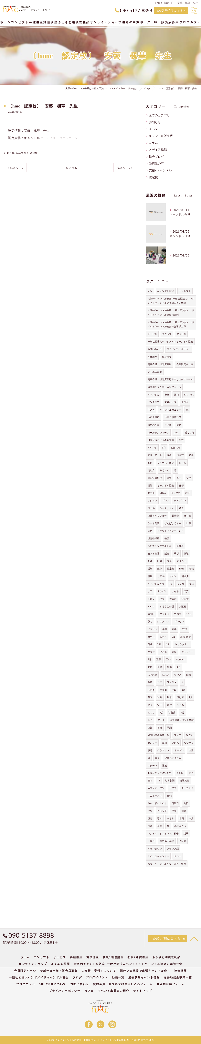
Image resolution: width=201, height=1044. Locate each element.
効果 (150, 462)
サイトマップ (142, 990)
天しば (180, 773)
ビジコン (152, 629)
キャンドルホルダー (170, 409)
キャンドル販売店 (161, 136)
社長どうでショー (157, 515)
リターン (152, 765)
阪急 (150, 818)
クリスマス (163, 621)
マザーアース (155, 455)
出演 (188, 523)
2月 (159, 644)
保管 (181, 485)
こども (180, 705)
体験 (186, 553)
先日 (186, 803)
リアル (160, 576)
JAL (173, 636)
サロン (151, 599)
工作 (168, 659)
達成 (164, 765)
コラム (153, 143)
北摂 (150, 667)
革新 (159, 727)
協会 (169, 455)
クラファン (163, 750)
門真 (186, 591)
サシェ (177, 856)
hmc (181, 568)
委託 (191, 583)
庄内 (150, 780)
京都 (159, 826)
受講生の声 (156, 163)
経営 (150, 727)
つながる (189, 742)
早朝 (174, 810)
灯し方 (182, 462)
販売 (166, 553)
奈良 (157, 757)
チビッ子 (162, 810)
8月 (161, 712)
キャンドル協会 (165, 485)
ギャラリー (188, 652)
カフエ (172, 788)
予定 (150, 621)
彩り (159, 818)
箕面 (164, 742)
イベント (155, 129)
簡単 (191, 455)
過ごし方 (189, 432)
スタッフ (167, 334)
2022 (184, 629)
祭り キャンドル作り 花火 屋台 (167, 863)
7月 (191, 697)
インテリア (154, 402)
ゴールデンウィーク (158, 432)
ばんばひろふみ (172, 523)
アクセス (181, 334)
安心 (179, 477)
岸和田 (163, 689)
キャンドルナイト (157, 803)
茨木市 (151, 689)
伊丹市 (163, 652)
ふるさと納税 (167, 606)
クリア (151, 652)
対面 (159, 697)
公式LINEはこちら (170, 10)
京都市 (180, 545)
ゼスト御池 (154, 553)
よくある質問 (155, 372)
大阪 (150, 291)
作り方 (180, 455)
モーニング (187, 788)
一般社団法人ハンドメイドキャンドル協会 (170, 341)
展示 (169, 697)
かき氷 (170, 818)
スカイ (163, 636)
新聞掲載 (184, 780)
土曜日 (151, 841)
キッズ (177, 674)
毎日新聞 (170, 780)
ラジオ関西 (154, 523)
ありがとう (180, 826)
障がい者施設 (155, 477)
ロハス (165, 674)
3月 (149, 659)
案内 (150, 697)
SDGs (163, 493)
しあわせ (152, 674)
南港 (188, 674)
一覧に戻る (70, 168)
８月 (191, 818)
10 (170, 583)
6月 (183, 689)
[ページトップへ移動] (194, 938)
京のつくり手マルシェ (160, 545)
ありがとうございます (160, 773)
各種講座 (152, 356)
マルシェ (181, 561)
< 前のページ (15, 168)
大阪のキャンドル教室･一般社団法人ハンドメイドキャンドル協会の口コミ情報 (171, 301)
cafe (169, 795)
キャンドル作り (156, 583)
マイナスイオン (165, 462)
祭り (159, 705)
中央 (150, 810)
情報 (191, 568)
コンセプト (185, 291)
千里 (159, 667)
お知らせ (9, 153)
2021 (177, 432)
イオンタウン (155, 848)
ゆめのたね (154, 425)
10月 (150, 720)
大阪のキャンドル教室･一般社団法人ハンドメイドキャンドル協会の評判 (171, 312)
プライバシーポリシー (179, 349)
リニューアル (155, 795)
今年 (164, 629)
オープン (179, 750)
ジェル (151, 508)
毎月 (184, 810)
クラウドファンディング (170, 530)
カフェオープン (156, 788)
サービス (152, 334)
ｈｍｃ (151, 606)
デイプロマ (180, 500)
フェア (177, 735)
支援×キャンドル (160, 170)
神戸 (169, 705)
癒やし (151, 636)
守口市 (185, 599)
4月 (178, 667)
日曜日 (175, 803)
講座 (150, 576)
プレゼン (179, 621)
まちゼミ (162, 591)
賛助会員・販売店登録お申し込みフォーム (170, 379)
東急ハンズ (170, 402)
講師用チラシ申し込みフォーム (164, 387)
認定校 (34, 153)
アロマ (177, 614)
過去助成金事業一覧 (158, 735)
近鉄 (159, 682)
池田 (174, 689)
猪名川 (185, 576)
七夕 (150, 705)
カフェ (187, 515)
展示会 (175, 515)
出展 (159, 561)
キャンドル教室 (165, 291)
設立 (162, 599)
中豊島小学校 (167, 841)
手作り (185, 402)
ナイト (175, 591)
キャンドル (154, 394)
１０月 (180, 583)
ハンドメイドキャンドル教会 (163, 833)
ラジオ (168, 425)
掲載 (181, 440)
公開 (166, 538)
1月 (168, 644)
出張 (169, 477)
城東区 (151, 614)
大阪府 (182, 606)
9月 (182, 712)
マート (161, 720)
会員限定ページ (184, 364)
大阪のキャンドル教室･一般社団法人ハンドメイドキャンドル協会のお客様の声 (171, 324)
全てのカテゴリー (161, 115)
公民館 (182, 841)
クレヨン (152, 500)
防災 (174, 652)
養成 (150, 644)
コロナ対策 (154, 417)
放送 (181, 508)
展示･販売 (185, 636)
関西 (179, 425)
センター (152, 742)
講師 (150, 485)
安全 (188, 477)
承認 (169, 727)
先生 (169, 561)
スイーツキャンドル (158, 856)
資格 (166, 394)
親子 (186, 833)
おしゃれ (189, 394)
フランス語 (173, 848)
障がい (189, 735)
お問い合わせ (155, 349)
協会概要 (167, 356)
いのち (175, 742)
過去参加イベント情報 (182, 720)
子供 (176, 553)
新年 (174, 629)
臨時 (150, 826)
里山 (169, 667)
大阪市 (173, 599)
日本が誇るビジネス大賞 (161, 440)
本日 (181, 818)
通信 (176, 394)
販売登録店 (154, 538)
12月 (189, 614)
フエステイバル (173, 757)
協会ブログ (22, 153)
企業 (191, 750)
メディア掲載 (158, 149)
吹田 (150, 591)
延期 (150, 568)
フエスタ (164, 614)
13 (158, 780)
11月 (191, 773)
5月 (164, 447)
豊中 (159, 568)
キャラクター (182, 644)
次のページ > (125, 168)
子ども (151, 409)
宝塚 (158, 659)
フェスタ (172, 682)
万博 (150, 682)
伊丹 (150, 750)
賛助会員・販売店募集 (160, 364)
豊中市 (151, 493)
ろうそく (164, 470)
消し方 (151, 470)
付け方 (180, 697)
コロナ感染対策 (172, 417)
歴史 (187, 493)
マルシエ (180, 659)
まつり (151, 712)
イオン (173, 576)
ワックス (175, 493)
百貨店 (172, 712)
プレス (165, 500)
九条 (150, 561)
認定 (150, 530)
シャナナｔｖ (167, 508)
